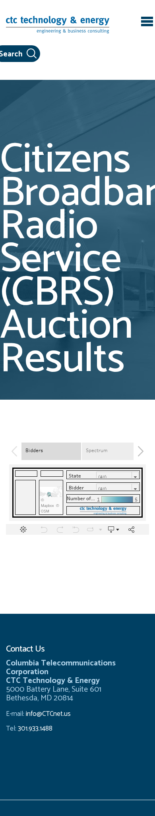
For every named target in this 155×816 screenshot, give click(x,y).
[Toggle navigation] (147, 23)
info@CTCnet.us (48, 713)
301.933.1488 (34, 728)
